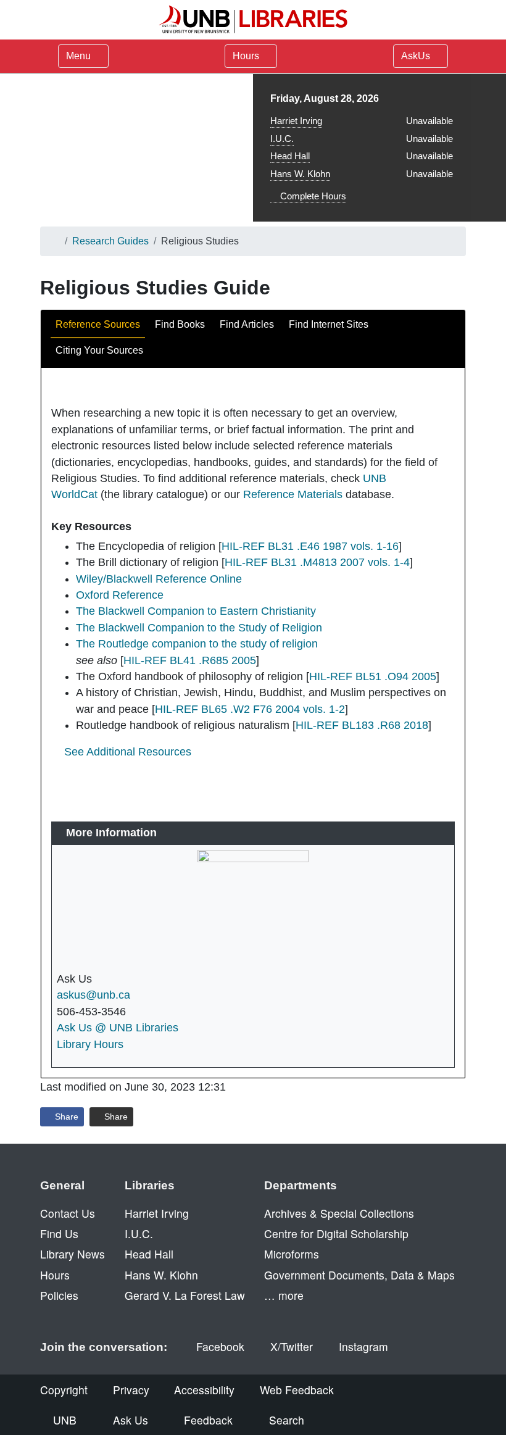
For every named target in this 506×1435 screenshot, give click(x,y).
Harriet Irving (296, 120)
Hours (247, 56)
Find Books (180, 324)
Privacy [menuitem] (131, 1389)
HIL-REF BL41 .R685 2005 (189, 660)
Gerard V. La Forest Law (185, 1295)
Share (65, 1116)
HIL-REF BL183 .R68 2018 (362, 725)
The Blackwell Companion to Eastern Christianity (196, 611)
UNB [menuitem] (65, 1420)
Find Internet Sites (328, 324)
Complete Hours (312, 196)
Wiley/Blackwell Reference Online (159, 579)
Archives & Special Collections (339, 1213)
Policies (59, 1295)
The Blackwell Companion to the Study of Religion (199, 628)
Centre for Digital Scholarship (336, 1233)
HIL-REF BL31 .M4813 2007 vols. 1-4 (317, 562)
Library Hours (90, 1044)
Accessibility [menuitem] (204, 1389)
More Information (111, 832)
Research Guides (110, 241)
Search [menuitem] (286, 1420)
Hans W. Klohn (300, 173)
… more (284, 1295)
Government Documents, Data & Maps (359, 1275)
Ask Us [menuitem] (130, 1420)
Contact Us (67, 1213)
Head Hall (290, 156)
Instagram (363, 1346)
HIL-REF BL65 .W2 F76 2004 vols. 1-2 (250, 709)
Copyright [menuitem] (64, 1389)
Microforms (291, 1254)
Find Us (59, 1233)
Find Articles (247, 324)
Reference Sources (98, 324)
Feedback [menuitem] (208, 1420)
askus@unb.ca (93, 995)
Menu (78, 56)
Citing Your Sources (99, 350)
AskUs (417, 56)
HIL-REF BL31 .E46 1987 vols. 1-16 (310, 546)
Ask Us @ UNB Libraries (117, 1027)
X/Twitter (291, 1346)
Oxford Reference (120, 595)
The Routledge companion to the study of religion (197, 644)
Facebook (220, 1346)
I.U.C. (282, 138)
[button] (121, 752)
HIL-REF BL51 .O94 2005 (372, 676)
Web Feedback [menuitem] (297, 1389)
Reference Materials (292, 494)
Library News (72, 1254)
